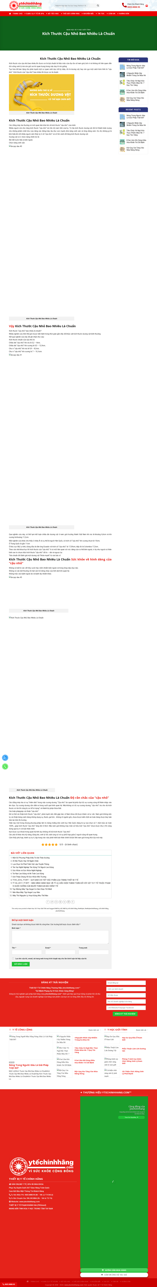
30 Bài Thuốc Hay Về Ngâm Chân (26, 861)
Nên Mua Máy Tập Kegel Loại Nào (26, 892)
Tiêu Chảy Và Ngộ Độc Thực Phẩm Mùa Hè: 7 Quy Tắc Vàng (135, 83)
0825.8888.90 (30, 1195)
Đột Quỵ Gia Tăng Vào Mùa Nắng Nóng (135, 99)
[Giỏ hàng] (146, 5)
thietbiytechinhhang (91, 908)
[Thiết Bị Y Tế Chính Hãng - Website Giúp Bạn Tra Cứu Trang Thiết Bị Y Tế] (30, 5)
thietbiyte (81, 908)
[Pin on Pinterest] (60, 902)
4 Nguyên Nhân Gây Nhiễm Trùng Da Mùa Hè (136, 74)
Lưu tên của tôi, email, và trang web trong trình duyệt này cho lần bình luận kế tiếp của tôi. (51, 959)
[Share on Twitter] (52, 902)
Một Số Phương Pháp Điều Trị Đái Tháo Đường (31, 858)
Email (48, 948)
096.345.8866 (32, 1198)
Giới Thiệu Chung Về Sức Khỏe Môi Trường (29, 877)
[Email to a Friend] (56, 902)
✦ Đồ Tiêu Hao (52, 14)
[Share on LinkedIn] (69, 902)
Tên (14, 948)
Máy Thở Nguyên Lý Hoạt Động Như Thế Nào (30, 895)
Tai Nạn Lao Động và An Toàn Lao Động (28, 873)
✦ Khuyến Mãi (87, 14)
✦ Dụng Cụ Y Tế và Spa (34, 14)
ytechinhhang (60, 911)
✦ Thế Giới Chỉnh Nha (70, 14)
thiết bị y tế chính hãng (70, 908)
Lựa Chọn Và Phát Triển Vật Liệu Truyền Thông (31, 864)
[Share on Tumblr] (73, 902)
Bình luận (16, 928)
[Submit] (98, 6)
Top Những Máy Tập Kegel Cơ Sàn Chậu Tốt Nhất (32, 889)
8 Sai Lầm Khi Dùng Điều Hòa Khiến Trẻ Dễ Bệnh (136, 91)
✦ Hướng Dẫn (123, 14)
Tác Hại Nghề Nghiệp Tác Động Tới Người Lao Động (33, 867)
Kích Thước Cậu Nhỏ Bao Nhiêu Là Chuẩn (70, 59)
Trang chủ (17, 14)
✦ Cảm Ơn (111, 14)
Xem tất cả (93, 1030)
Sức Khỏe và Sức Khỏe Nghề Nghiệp (27, 870)
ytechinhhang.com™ (71, 988)
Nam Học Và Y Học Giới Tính (79, 30)
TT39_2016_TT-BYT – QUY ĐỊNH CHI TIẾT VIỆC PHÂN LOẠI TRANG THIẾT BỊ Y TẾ (45, 880)
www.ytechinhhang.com (29, 1202)
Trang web (83, 948)
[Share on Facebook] (48, 902)
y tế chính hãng (103, 908)
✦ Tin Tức (100, 14)
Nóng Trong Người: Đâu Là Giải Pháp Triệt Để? (136, 67)
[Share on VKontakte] (64, 902)
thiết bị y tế (58, 908)
